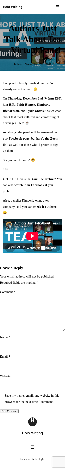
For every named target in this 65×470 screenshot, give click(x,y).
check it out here (45, 206)
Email (5, 356)
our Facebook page (16, 138)
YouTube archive (43, 179)
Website (5, 376)
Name (5, 337)
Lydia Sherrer (36, 111)
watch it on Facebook (29, 185)
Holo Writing (32, 433)
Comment (7, 292)
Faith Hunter (26, 104)
